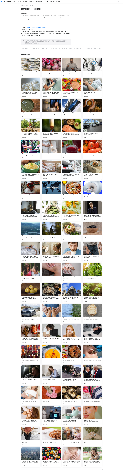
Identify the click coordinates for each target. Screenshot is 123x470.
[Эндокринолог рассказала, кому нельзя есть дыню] (71, 211)
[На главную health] (7, 1)
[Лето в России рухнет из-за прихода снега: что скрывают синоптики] (71, 313)
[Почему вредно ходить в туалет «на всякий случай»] (51, 252)
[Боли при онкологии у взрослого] (51, 334)
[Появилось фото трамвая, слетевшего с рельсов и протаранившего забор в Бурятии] (71, 375)
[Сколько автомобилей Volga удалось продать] (92, 129)
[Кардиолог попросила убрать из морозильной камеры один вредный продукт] (51, 108)
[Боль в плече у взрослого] (51, 375)
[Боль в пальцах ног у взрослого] (51, 313)
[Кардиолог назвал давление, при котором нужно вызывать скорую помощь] (51, 88)
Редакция (72, 469)
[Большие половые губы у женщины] (92, 88)
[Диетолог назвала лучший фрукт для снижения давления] (92, 272)
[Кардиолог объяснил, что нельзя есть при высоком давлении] (92, 108)
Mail (2, 469)
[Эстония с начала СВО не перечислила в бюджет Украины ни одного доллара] (71, 108)
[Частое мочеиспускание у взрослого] (30, 436)
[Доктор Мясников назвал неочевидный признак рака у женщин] (30, 211)
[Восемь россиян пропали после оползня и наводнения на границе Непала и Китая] (30, 457)
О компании (6, 469)
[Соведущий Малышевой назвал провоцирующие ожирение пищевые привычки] (92, 313)
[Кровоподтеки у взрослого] (51, 272)
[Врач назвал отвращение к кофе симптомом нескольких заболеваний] (71, 252)
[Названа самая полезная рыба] (30, 67)
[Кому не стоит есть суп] (51, 354)
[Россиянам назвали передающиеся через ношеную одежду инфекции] (92, 395)
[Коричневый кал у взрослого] (51, 149)
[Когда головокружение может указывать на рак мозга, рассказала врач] (51, 416)
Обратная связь (93, 469)
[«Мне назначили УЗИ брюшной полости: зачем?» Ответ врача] (30, 395)
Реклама (11, 469)
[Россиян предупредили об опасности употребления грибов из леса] (51, 293)
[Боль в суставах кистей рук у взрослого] (71, 272)
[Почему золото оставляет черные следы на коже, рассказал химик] (71, 457)
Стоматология (31, 5)
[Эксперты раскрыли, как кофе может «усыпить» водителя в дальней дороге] (30, 149)
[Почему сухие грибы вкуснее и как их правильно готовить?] (71, 395)
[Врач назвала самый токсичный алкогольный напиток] (51, 129)
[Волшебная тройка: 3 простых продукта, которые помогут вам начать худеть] (71, 190)
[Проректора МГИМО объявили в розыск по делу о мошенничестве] (92, 211)
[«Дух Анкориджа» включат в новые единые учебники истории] (92, 375)
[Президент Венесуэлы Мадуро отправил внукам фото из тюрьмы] (71, 67)
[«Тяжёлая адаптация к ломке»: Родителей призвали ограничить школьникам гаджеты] (92, 457)
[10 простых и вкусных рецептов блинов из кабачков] (71, 231)
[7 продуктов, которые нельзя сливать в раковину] (92, 170)
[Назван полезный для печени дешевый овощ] (71, 88)
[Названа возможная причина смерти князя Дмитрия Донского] (51, 231)
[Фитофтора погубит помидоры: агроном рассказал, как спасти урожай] (92, 149)
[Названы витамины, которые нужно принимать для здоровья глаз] (51, 457)
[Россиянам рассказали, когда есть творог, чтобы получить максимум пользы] (30, 88)
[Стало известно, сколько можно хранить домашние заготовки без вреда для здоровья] (30, 334)
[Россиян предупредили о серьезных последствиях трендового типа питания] (51, 436)
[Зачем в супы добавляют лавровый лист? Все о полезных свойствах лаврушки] (51, 211)
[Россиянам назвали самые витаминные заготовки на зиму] (30, 293)
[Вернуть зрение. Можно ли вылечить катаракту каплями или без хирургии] (30, 416)
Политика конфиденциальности (115, 469)
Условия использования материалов (82, 469)
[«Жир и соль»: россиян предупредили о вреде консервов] (30, 108)
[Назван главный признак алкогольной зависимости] (30, 190)
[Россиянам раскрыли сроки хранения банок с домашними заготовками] (30, 354)
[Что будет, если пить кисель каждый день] (71, 149)
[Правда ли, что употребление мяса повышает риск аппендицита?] (71, 354)
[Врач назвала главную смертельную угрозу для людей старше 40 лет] (71, 129)
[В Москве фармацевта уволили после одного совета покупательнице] (71, 170)
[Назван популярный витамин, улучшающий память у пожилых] (30, 129)
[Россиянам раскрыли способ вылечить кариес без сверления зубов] (92, 354)
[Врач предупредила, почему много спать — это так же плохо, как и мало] (30, 252)
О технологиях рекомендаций (102, 469)
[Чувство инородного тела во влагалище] (51, 170)
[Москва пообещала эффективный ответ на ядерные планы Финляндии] (71, 293)
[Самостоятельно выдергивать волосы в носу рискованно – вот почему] (71, 334)
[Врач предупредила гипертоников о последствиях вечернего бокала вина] (71, 436)
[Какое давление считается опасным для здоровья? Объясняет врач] (92, 67)
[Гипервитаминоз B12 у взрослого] (30, 375)
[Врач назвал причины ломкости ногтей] (92, 436)
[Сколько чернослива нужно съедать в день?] (92, 231)
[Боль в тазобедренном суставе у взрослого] (92, 252)
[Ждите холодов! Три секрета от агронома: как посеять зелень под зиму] (92, 293)
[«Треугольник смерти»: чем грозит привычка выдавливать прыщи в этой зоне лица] (92, 416)
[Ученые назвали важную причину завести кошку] (51, 395)
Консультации (24, 5)
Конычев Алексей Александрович (36, 27)
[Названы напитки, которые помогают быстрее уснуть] (71, 416)
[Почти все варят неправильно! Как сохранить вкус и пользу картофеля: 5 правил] (30, 170)
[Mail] (2, 1)
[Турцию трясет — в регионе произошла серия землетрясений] (51, 190)
